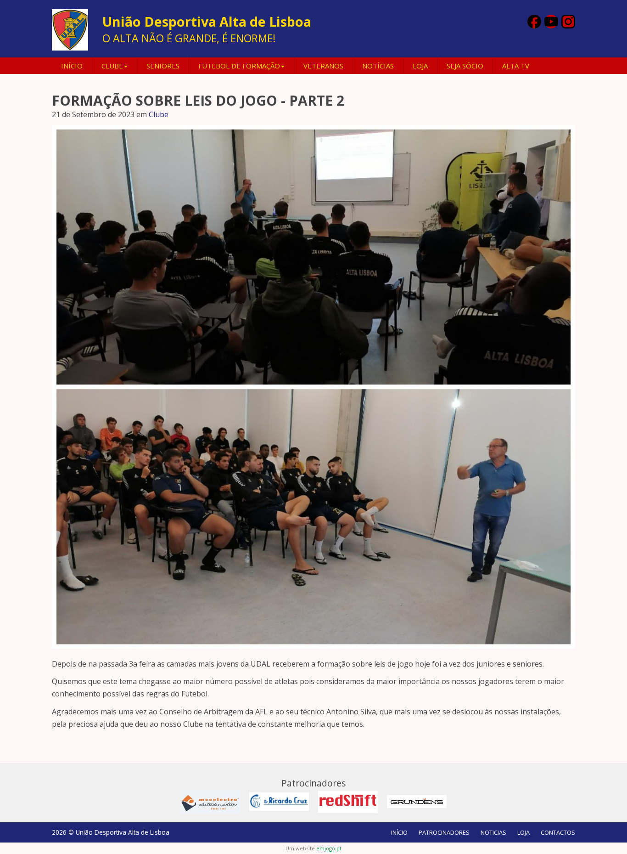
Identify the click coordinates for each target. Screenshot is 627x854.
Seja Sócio (465, 65)
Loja (420, 65)
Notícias (378, 65)
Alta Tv (515, 65)
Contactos (558, 832)
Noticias (493, 832)
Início (72, 65)
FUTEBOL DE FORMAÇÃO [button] (239, 65)
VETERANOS (323, 65)
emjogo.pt (328, 848)
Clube (158, 114)
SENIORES (162, 65)
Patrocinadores (444, 832)
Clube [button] (112, 65)
